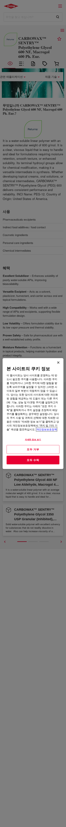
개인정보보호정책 (46, 429)
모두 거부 (33, 449)
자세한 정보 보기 (33, 439)
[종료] (58, 362)
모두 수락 (33, 460)
